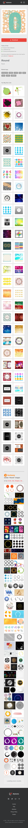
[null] (10, 488)
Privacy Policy (14, 811)
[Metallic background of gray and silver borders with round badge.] (10, 683)
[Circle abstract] (7, 766)
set (13, 481)
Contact (14, 814)
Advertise (14, 809)
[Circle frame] (6, 760)
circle (9, 481)
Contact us (10, 56)
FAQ (14, 806)
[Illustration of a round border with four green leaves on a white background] (21, 570)
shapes (17, 481)
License (14, 804)
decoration (23, 481)
